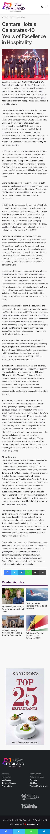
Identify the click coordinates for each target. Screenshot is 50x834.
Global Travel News (17, 17)
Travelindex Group (33, 824)
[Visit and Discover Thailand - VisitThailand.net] (13, 7)
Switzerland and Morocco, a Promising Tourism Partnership (12, 632)
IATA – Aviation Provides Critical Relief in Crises (36, 605)
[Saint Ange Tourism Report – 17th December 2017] (37, 623)
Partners (33, 780)
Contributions (35, 774)
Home (5, 17)
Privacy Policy (7, 786)
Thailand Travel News (38, 786)
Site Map (33, 783)
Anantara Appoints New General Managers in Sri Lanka (13, 609)
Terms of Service (9, 783)
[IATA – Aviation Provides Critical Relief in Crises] (37, 594)
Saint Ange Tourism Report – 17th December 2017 (35, 635)
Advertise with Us (37, 777)
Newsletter (6, 777)
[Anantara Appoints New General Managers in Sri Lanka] (13, 596)
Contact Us (6, 780)
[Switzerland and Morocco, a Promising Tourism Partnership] (13, 621)
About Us (6, 774)
